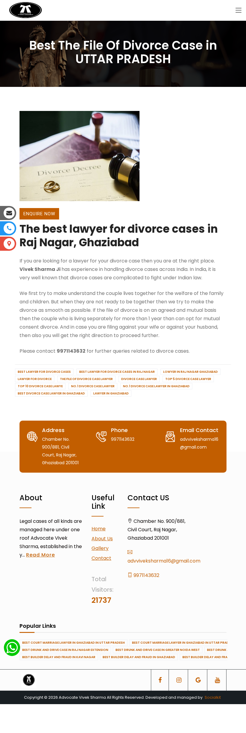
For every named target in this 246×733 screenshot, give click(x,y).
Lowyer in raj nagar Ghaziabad (190, 372)
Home (99, 528)
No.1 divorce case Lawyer (93, 386)
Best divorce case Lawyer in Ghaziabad (51, 393)
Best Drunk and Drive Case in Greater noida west (158, 650)
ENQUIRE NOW (39, 213)
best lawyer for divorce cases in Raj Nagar (117, 372)
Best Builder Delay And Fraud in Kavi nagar (58, 657)
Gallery (100, 548)
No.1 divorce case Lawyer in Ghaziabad (156, 386)
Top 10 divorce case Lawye (40, 386)
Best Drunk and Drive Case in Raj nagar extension (65, 650)
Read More (40, 554)
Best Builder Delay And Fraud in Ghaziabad (139, 657)
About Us (102, 538)
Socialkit (213, 697)
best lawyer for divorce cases (44, 372)
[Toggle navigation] (239, 10)
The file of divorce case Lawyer (86, 379)
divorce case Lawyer (139, 379)
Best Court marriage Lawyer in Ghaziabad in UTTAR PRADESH (73, 642)
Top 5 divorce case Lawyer (188, 379)
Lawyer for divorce (35, 379)
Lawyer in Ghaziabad (111, 393)
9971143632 (145, 575)
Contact (101, 558)
